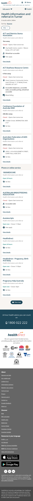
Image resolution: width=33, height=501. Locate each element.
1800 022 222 (17, 323)
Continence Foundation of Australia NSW (13, 107)
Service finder (5, 426)
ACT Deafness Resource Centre (15, 67)
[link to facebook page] (5, 471)
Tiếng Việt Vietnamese (7, 452)
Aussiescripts (8, 218)
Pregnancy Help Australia (13, 280)
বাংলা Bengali (4, 442)
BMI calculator (5, 416)
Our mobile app (5, 378)
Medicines (4, 423)
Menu (29, 2)
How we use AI (5, 397)
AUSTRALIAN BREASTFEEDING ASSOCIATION (15, 193)
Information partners (7, 384)
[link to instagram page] (9, 471)
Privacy (3, 394)
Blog (2, 413)
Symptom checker (6, 429)
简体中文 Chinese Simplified (9, 445)
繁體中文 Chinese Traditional (9, 448)
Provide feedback (6, 403)
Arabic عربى (4, 439)
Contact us (4, 400)
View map (19, 302)
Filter (6, 28)
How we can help (6, 375)
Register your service (7, 388)
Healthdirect (8, 238)
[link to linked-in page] (13, 471)
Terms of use (5, 391)
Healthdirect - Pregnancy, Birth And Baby (15, 259)
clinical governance (11, 479)
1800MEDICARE (9, 172)
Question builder (6, 432)
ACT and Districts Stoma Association (13, 34)
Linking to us (5, 381)
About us (3, 406)
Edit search (6, 9)
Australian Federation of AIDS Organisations (15, 138)
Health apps (4, 420)
